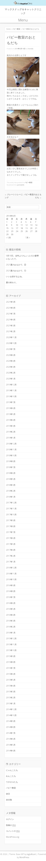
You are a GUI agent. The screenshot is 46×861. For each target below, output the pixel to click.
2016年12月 (11, 567)
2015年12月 (11, 638)
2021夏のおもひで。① (16, 270)
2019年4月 (10, 420)
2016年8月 (10, 591)
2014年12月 (11, 709)
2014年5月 (10, 744)
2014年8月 (10, 727)
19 (26, 228)
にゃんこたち (12, 770)
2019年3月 (10, 426)
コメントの (13, 831)
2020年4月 (10, 361)
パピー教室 (16, 29)
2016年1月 (10, 632)
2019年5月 (10, 414)
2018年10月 (11, 455)
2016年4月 (10, 615)
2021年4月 (10, 319)
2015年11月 (11, 644)
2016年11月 (11, 573)
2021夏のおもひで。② (16, 264)
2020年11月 (11, 337)
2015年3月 (10, 691)
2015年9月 (10, 656)
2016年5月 (10, 609)
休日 (8, 793)
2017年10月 (11, 514)
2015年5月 (10, 679)
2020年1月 (10, 378)
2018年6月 (10, 473)
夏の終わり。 (12, 282)
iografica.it (31, 854)
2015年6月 (10, 674)
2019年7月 (10, 402)
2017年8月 (10, 526)
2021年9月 (10, 302)
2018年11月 (11, 449)
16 (12, 228)
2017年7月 (10, 532)
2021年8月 (10, 307)
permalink (20, 185)
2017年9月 (10, 520)
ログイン (10, 819)
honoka (30, 49)
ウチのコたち (12, 782)
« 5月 (8, 237)
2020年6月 (10, 355)
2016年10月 (11, 579)
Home (8, 29)
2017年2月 (10, 556)
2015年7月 (10, 668)
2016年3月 (10, 620)
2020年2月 (10, 372)
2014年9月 (10, 721)
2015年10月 (11, 650)
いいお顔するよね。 (15, 276)
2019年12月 (11, 384)
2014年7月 (10, 733)
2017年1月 (10, 561)
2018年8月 (10, 461)
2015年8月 (10, 662)
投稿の (11, 825)
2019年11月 (11, 390)
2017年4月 (10, 550)
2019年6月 (10, 408)
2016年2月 (10, 626)
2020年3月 (10, 367)
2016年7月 (10, 597)
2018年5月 (10, 479)
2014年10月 (11, 715)
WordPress (24, 857)
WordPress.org (12, 837)
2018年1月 (10, 496)
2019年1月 (10, 437)
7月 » (27, 237)
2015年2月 (10, 697)
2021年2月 (10, 331)
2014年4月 (10, 750)
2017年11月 (11, 508)
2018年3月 (10, 485)
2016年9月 (10, 585)
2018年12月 (11, 443)
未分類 (9, 799)
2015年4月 (10, 685)
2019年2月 (10, 431)
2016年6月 (10, 603)
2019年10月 (11, 396)
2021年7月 (10, 313)
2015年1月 (10, 703)
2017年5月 (10, 544)
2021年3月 (10, 325)
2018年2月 (10, 491)
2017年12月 (11, 502)
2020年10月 (11, 343)
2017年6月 (10, 538)
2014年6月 (10, 739)
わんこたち (11, 776)
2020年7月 (10, 349)
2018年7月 (10, 467)
